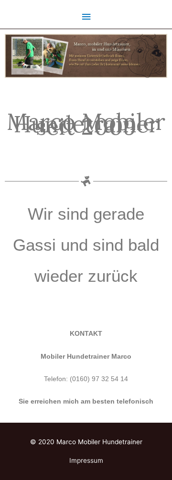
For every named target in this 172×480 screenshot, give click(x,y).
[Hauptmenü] (86, 17)
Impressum (86, 460)
